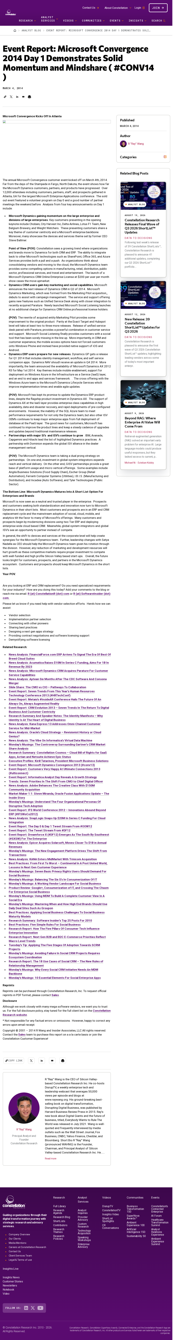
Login (137, 7)
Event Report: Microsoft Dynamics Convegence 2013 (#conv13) (52, 765)
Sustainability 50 (133, 1248)
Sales (55, 995)
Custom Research (82, 1236)
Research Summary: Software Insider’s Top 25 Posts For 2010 (50, 920)
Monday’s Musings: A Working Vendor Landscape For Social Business (55, 883)
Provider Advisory (82, 1229)
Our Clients (15, 1249)
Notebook (8, 1300)
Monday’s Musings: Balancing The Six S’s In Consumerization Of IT (53, 879)
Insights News (11, 1288)
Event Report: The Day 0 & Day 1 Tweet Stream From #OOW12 (50, 826)
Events (115, 20)
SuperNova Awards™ (131, 1228)
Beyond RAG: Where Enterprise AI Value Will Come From (139, 422)
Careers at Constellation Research (27, 1258)
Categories (125, 157)
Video (6, 1304)
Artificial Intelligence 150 (134, 1242)
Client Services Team (20, 1266)
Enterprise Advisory (83, 1257)
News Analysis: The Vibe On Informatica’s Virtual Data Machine (50, 740)
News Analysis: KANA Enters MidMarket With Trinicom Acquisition (53, 859)
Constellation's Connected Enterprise (157, 1220)
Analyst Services (48, 19)
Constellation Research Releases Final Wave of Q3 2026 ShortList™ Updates (139, 226)
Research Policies (58, 1248)
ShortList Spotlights (107, 1231)
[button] (5, 96)
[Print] (29, 96)
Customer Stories (13, 1292)
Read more (50, 1158)
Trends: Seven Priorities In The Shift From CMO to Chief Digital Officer (56, 781)
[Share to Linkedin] (17, 96)
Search (157, 20)
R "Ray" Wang (24, 1129)
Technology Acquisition (83, 1243)
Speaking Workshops (83, 1250)
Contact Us (88, 7)
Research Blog (61, 1228)
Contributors (60, 1236)
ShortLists (59, 1232)
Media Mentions (17, 1254)
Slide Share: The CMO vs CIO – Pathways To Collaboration (47, 687)
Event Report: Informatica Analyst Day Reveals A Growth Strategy (53, 777)
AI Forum (154, 1226)
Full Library (59, 1217)
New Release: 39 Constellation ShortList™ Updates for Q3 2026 (139, 325)
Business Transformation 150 (133, 1220)
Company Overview (19, 1245)
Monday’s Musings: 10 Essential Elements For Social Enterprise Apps (55, 977)
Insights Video (109, 1225)
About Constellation (116, 7)
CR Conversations (109, 1238)
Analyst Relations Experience (155, 1243)
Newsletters (10, 1296)
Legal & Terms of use (20, 1271)
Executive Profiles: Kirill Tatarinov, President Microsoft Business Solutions (58, 761)
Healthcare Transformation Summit (157, 1233)
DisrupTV (106, 1217)
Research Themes (58, 1242)
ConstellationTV (110, 1221)
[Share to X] (11, 96)
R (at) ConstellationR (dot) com (48, 593)
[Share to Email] (23, 96)
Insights (136, 20)
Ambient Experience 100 (134, 1235)
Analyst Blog (31, 30)
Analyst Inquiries (82, 1223)
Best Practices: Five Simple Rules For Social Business (45, 924)
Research (26, 20)
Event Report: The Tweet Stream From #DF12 (39, 830)
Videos (68, 20)
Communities (92, 20)
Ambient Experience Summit (155, 1252)
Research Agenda (58, 1223)
